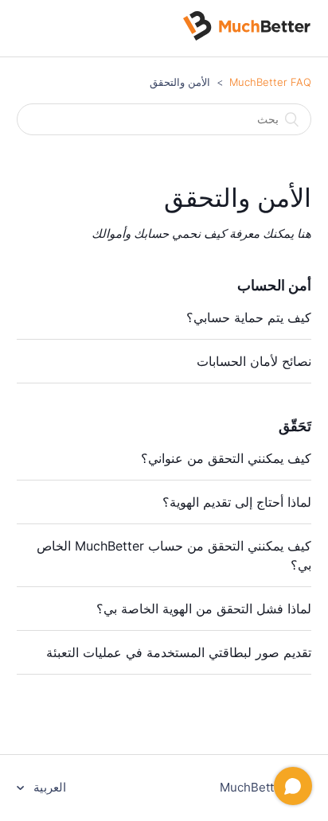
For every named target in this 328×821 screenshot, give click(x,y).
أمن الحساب (274, 285)
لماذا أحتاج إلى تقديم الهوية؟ (236, 502)
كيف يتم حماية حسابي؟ (248, 317)
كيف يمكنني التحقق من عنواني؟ (226, 458)
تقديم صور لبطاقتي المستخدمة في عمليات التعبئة (178, 652)
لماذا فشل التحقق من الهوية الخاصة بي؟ (203, 609)
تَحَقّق (295, 426)
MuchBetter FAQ (270, 82)
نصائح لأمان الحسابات (254, 361)
